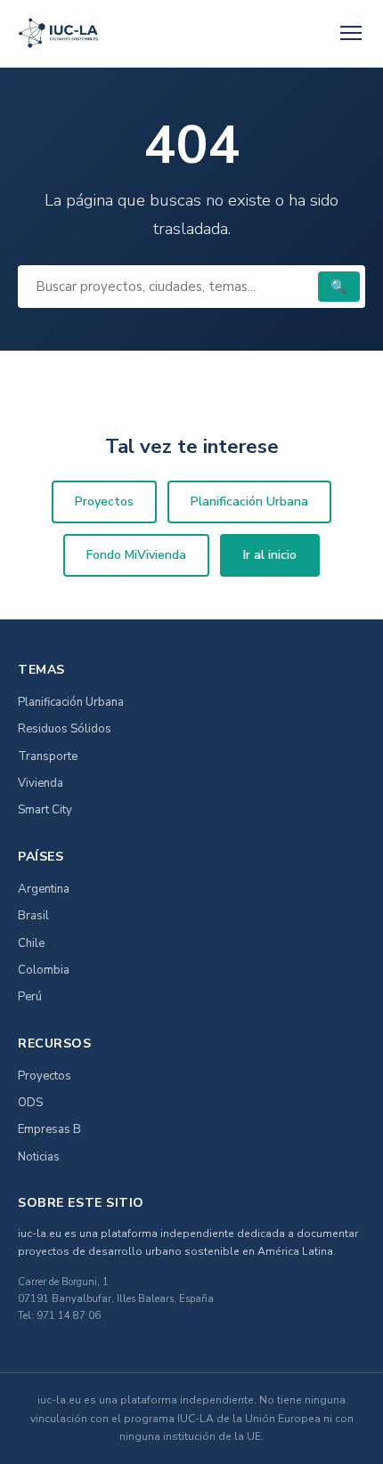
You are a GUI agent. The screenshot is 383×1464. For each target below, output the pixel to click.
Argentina (43, 889)
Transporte (47, 756)
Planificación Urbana (249, 501)
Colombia (43, 970)
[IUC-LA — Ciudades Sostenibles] (58, 33)
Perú (30, 997)
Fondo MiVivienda (136, 554)
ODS (30, 1103)
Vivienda (40, 783)
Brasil (33, 916)
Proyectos (104, 501)
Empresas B (49, 1129)
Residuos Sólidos (64, 729)
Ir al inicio (270, 554)
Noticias (39, 1157)
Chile (31, 943)
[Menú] (351, 33)
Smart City (45, 810)
